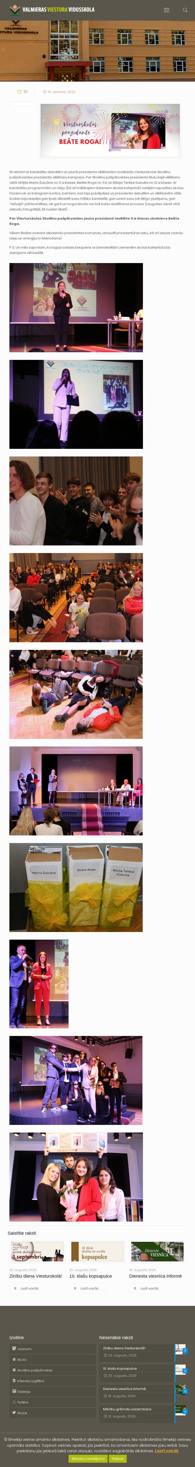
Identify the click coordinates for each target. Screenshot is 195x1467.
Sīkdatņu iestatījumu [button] (88, 1458)
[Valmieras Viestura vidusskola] (51, 10)
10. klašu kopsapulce (90, 1276)
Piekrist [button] (118, 1458)
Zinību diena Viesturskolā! (35, 1276)
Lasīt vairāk (166, 1451)
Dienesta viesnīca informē (155, 1276)
